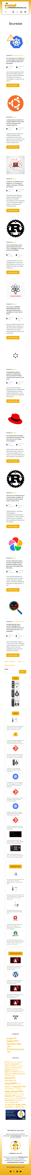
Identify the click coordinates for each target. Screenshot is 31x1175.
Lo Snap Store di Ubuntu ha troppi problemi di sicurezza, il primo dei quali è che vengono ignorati (15, 122)
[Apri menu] (6, 12)
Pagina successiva (10, 665)
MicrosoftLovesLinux (10, 1088)
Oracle (16, 1093)
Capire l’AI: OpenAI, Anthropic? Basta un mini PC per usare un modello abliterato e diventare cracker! (15, 728)
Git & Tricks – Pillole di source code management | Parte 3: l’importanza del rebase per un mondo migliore (15, 756)
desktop (16, 1069)
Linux (11, 1083)
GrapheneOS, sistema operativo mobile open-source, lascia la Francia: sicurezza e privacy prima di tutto (15, 375)
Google (16, 1074)
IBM (23, 1073)
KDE (12, 1075)
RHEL (7, 1098)
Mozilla (19, 1088)
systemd (14, 1102)
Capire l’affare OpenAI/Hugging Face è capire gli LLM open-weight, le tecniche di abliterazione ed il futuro (15, 742)
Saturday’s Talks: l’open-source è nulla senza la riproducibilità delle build (14, 912)
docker (8, 1071)
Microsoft (19, 1086)
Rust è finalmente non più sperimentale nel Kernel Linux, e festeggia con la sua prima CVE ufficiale (15, 247)
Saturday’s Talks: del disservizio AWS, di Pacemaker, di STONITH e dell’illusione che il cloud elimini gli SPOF (15, 881)
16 (23, 661)
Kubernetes (10, 1080)
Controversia (17, 1067)
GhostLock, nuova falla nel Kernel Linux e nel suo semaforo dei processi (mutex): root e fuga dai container (15, 1010)
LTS (19, 1083)
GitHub (15, 678)
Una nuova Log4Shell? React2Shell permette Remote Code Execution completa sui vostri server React (14, 310)
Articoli (15, 713)
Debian (9, 1070)
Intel (7, 1075)
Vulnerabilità (10, 1107)
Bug (7, 1064)
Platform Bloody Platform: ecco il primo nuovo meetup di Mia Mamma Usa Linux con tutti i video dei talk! (15, 856)
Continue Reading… (13, 85)
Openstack (9, 1093)
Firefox (22, 1071)
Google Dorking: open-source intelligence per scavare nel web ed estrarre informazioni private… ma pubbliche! (15, 628)
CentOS (7, 1065)
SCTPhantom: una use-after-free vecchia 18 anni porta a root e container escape (14, 968)
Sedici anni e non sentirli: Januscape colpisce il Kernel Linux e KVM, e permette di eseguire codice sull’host (15, 1024)
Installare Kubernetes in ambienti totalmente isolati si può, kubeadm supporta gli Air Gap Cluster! (14, 814)
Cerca (6, 669)
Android (20, 1062)
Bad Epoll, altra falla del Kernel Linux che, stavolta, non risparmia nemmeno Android (15, 996)
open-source (14, 1091)
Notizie (14, 117)
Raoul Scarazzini (16, 1136)
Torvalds (9, 1104)
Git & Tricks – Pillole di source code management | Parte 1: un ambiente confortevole (15, 828)
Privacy (22, 1162)
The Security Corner (17, 55)
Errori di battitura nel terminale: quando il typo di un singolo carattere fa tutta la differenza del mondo (15, 842)
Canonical (15, 1064)
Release (19, 1096)
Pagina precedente (10, 661)
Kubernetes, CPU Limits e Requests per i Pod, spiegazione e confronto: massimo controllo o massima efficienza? (15, 784)
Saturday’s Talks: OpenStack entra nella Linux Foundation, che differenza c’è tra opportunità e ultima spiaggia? (14, 926)
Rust (12, 1098)
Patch (21, 1093)
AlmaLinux (13, 1062)
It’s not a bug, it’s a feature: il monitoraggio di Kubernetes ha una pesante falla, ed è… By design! (15, 60)
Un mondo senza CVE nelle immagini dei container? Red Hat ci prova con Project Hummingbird (15, 438)
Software (19, 1100)
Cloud (14, 1065)
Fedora (15, 1071)
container (8, 1067)
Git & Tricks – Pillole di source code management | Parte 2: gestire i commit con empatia (14, 799)
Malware (8, 1086)
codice (20, 1065)
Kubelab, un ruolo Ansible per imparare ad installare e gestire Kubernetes (14, 770)
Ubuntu (20, 1104)
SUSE (7, 1102)
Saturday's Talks (14, 1045)
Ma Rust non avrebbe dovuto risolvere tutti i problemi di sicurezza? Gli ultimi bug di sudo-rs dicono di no (15, 498)
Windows (19, 1107)
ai (7, 1062)
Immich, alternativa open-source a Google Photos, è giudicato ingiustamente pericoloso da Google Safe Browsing (14, 564)
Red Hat (10, 1096)
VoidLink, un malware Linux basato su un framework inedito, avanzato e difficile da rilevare (14, 184)
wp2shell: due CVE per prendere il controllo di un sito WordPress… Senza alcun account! (14, 982)
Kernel (10, 1078)
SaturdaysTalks (20, 1098)
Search (23, 671)
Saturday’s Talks (15, 866)
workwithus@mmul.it (13, 1162)
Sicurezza (10, 1100)
